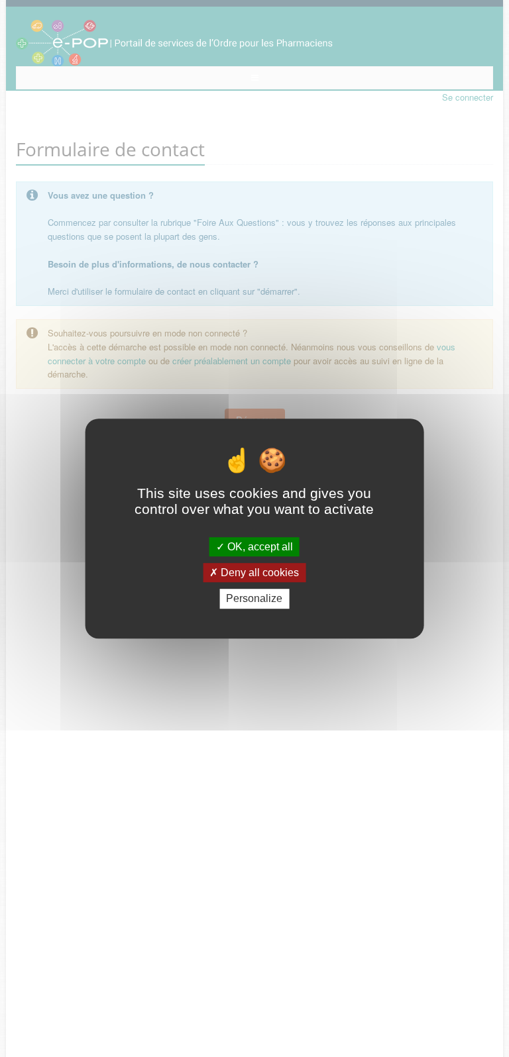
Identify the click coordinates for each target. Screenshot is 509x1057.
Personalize (254, 599)
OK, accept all (259, 546)
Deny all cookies (258, 572)
